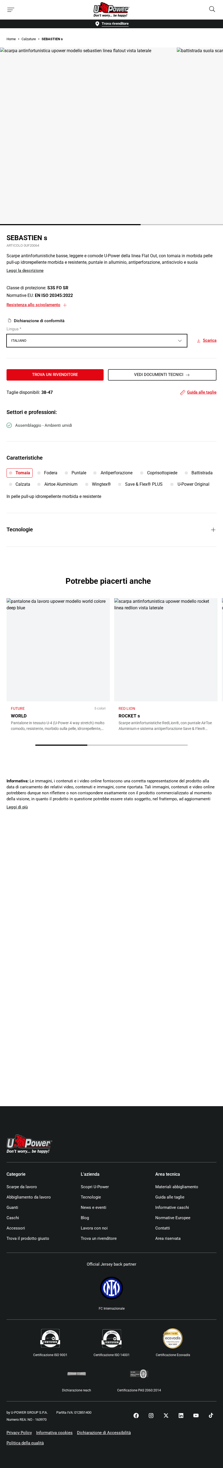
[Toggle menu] (11, 9)
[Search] (212, 10)
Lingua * (14, 329)
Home (11, 39)
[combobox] (97, 340)
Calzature (28, 39)
